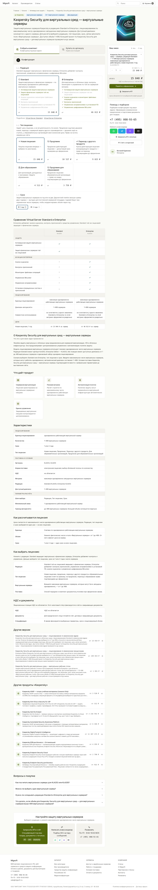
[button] (37, 96)
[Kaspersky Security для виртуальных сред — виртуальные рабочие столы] (59, 671)
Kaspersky (50, 10)
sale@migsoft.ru (16, 880)
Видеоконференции (61, 875)
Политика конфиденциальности (123, 886)
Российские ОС (60, 873)
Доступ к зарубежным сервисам (98, 864)
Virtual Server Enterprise (53, 118)
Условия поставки (92, 870)
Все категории (59, 864)
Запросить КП (127, 91)
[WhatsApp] (113, 131)
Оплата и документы (94, 873)
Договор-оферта (141, 886)
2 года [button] (36, 207)
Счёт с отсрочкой (127, 143)
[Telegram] (122, 131)
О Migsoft (121, 867)
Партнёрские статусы (126, 870)
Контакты (121, 873)
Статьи (37, 3)
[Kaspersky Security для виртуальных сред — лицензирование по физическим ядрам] (59, 640)
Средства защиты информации (65, 870)
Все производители (61, 867)
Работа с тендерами (93, 867)
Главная (16, 10)
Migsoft (6, 3)
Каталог (15, 3)
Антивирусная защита (37, 10)
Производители (26, 3)
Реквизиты (122, 875)
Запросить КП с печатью (127, 137)
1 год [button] (23, 207)
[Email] (138, 131)
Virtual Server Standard (34, 118)
